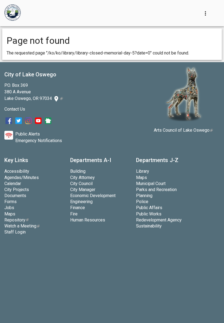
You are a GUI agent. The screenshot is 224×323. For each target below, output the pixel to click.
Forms (10, 201)
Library (142, 171)
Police (142, 201)
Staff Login (15, 232)
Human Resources (87, 220)
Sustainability (149, 226)
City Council (81, 183)
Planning (144, 195)
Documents (15, 195)
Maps (9, 214)
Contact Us (14, 109)
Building (78, 171)
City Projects (16, 189)
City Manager (82, 189)
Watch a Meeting (22, 226)
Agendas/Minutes (21, 177)
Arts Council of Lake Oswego (183, 130)
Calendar (12, 183)
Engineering (81, 201)
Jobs (9, 207)
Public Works (148, 214)
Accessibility (16, 171)
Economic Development (93, 195)
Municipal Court (151, 183)
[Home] (12, 13)
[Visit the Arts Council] (183, 119)
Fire (74, 214)
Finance (77, 207)
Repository (16, 220)
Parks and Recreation (156, 189)
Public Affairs (149, 207)
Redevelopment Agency (159, 220)
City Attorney (82, 177)
